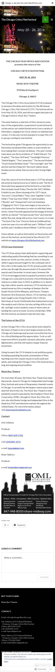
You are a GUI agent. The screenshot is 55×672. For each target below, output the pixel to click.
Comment (44, 577)
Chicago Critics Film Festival (16, 652)
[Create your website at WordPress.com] (27, 3)
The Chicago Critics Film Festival (18, 19)
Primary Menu (52, 19)
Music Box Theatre (9, 602)
